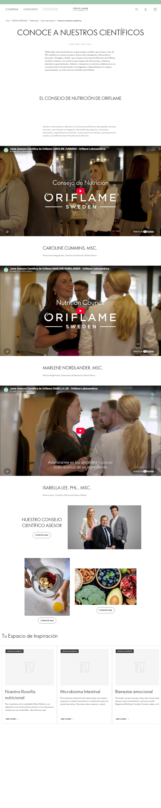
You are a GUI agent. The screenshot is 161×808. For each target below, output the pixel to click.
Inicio (8, 20)
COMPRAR (12, 9)
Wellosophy (34, 20)
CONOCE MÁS (41, 535)
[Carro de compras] (155, 9)
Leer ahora (11, 719)
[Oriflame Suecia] (80, 9)
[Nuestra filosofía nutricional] (29, 685)
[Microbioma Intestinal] (84, 685)
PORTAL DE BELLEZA (20, 20)
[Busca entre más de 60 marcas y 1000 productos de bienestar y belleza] (136, 9)
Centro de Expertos (48, 20)
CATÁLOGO (30, 9)
